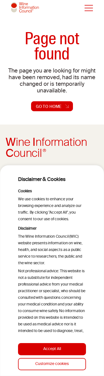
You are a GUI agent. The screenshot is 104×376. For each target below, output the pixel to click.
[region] (52, 270)
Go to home (49, 106)
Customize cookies (52, 364)
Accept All (52, 349)
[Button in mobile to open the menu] (89, 8)
